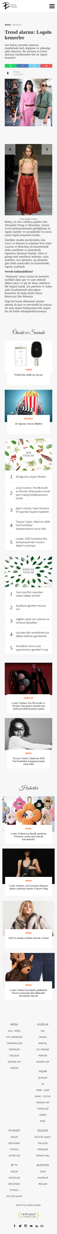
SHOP (43, 1171)
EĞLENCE (42, 1130)
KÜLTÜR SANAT (43, 1136)
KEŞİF (43, 1120)
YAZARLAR (42, 1177)
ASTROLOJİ (14, 1155)
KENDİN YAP (14, 1061)
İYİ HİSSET (14, 1130)
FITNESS (14, 1149)
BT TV (14, 1165)
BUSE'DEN (43, 1165)
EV (42, 1083)
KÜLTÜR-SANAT (14, 1196)
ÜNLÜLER (14, 1055)
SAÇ (43, 1030)
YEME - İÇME (42, 1090)
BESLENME (14, 1143)
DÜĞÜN (14, 1067)
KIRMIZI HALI (43, 1155)
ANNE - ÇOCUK (43, 1096)
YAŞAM (43, 1071)
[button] (10, 149)
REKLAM (42, 1183)
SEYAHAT (43, 1077)
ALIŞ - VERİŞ (14, 1030)
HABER (42, 1114)
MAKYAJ (43, 1043)
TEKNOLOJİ (43, 1108)
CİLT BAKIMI (42, 1049)
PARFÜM (42, 1055)
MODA (8, 24)
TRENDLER (16, 24)
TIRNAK (43, 1036)
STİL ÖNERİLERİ (14, 1036)
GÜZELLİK (42, 1024)
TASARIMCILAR (14, 1043)
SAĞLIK (14, 1136)
